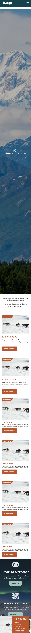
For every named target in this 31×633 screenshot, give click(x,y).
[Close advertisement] (26, 618)
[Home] (7, 3)
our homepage (19, 306)
